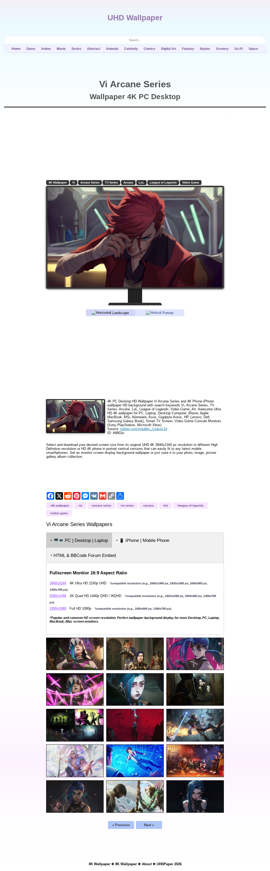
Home (16, 49)
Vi (73, 182)
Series (76, 49)
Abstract (93, 49)
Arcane (128, 182)
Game (30, 49)
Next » (149, 825)
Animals (112, 49)
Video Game (190, 182)
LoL (141, 182)
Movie (61, 49)
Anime (46, 49)
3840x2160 (58, 583)
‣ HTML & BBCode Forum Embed (83, 555)
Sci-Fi (238, 49)
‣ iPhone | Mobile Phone (142, 540)
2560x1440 (58, 596)
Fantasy (188, 49)
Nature (205, 49)
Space (253, 49)
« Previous (121, 825)
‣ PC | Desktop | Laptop (79, 540)
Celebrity (131, 49)
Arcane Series (89, 182)
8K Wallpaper (126, 864)
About (147, 864)
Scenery (222, 49)
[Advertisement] (135, 357)
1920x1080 (58, 608)
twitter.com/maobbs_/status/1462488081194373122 (146, 429)
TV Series (111, 182)
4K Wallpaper (58, 182)
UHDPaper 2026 (169, 864)
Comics (149, 49)
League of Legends (163, 182)
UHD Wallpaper (135, 17)
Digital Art (168, 49)
